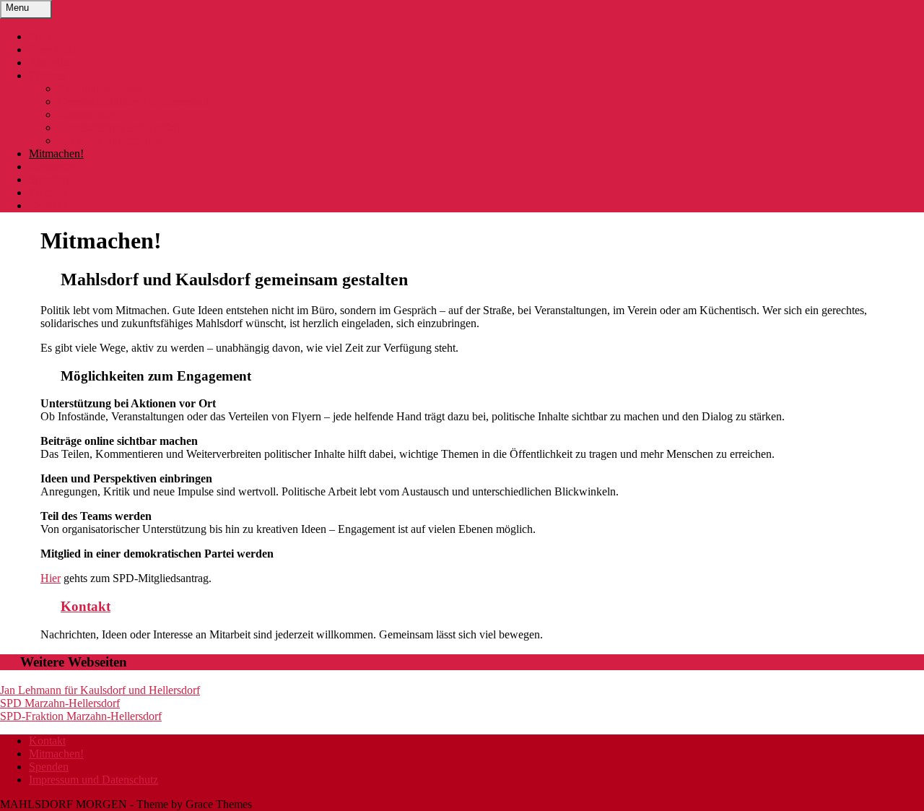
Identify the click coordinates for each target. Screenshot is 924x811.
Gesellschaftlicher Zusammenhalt (133, 101)
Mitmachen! (56, 153)
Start (39, 36)
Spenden (49, 179)
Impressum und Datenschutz (93, 779)
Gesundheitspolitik (100, 88)
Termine (47, 192)
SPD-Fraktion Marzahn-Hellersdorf (81, 716)
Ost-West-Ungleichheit (110, 140)
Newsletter (53, 166)
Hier (50, 578)
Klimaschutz (86, 114)
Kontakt (47, 205)
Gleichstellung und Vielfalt (119, 127)
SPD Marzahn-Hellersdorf (60, 703)
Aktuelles (50, 62)
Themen (47, 75)
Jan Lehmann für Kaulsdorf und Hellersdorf (100, 690)
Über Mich (54, 49)
